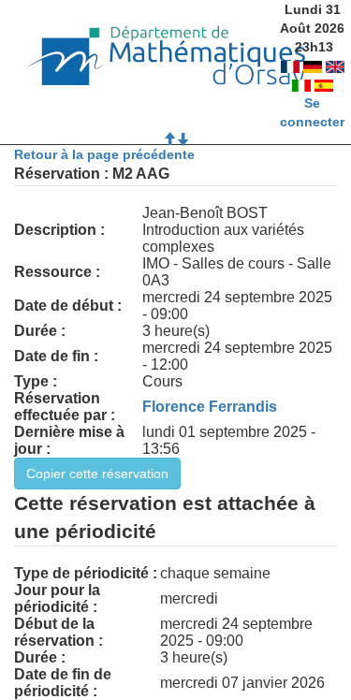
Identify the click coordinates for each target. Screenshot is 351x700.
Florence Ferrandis (209, 407)
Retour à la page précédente (104, 154)
